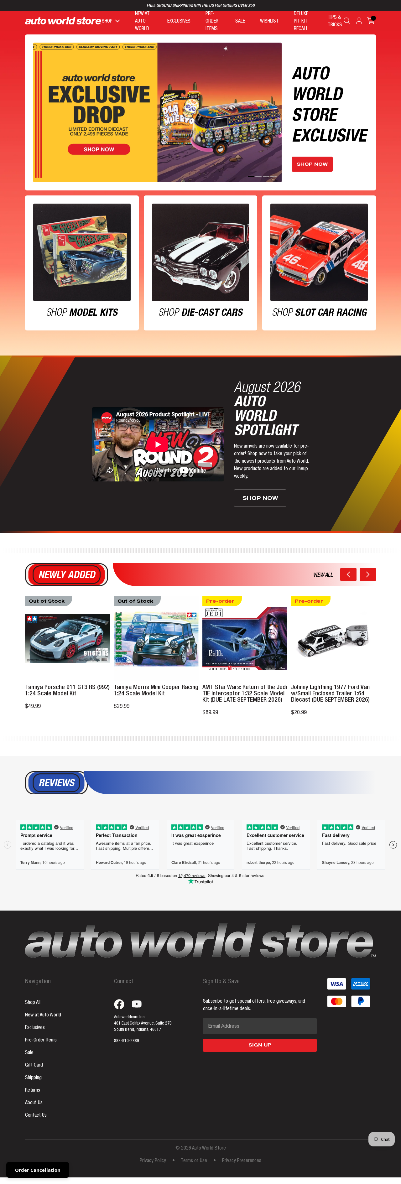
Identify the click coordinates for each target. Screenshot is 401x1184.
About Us (34, 1103)
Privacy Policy (153, 1161)
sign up (259, 1045)
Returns (32, 1090)
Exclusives (35, 1028)
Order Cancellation (37, 1170)
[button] (348, 574)
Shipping (33, 1078)
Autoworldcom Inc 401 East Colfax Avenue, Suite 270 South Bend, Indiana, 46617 (143, 1023)
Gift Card (34, 1065)
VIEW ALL (323, 575)
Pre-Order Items (41, 1040)
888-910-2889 (126, 1041)
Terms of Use (194, 1161)
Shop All (32, 1002)
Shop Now (312, 165)
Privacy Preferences (241, 1161)
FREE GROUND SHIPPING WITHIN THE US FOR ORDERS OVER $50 (201, 6)
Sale (29, 1053)
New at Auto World (43, 1015)
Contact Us (36, 1115)
